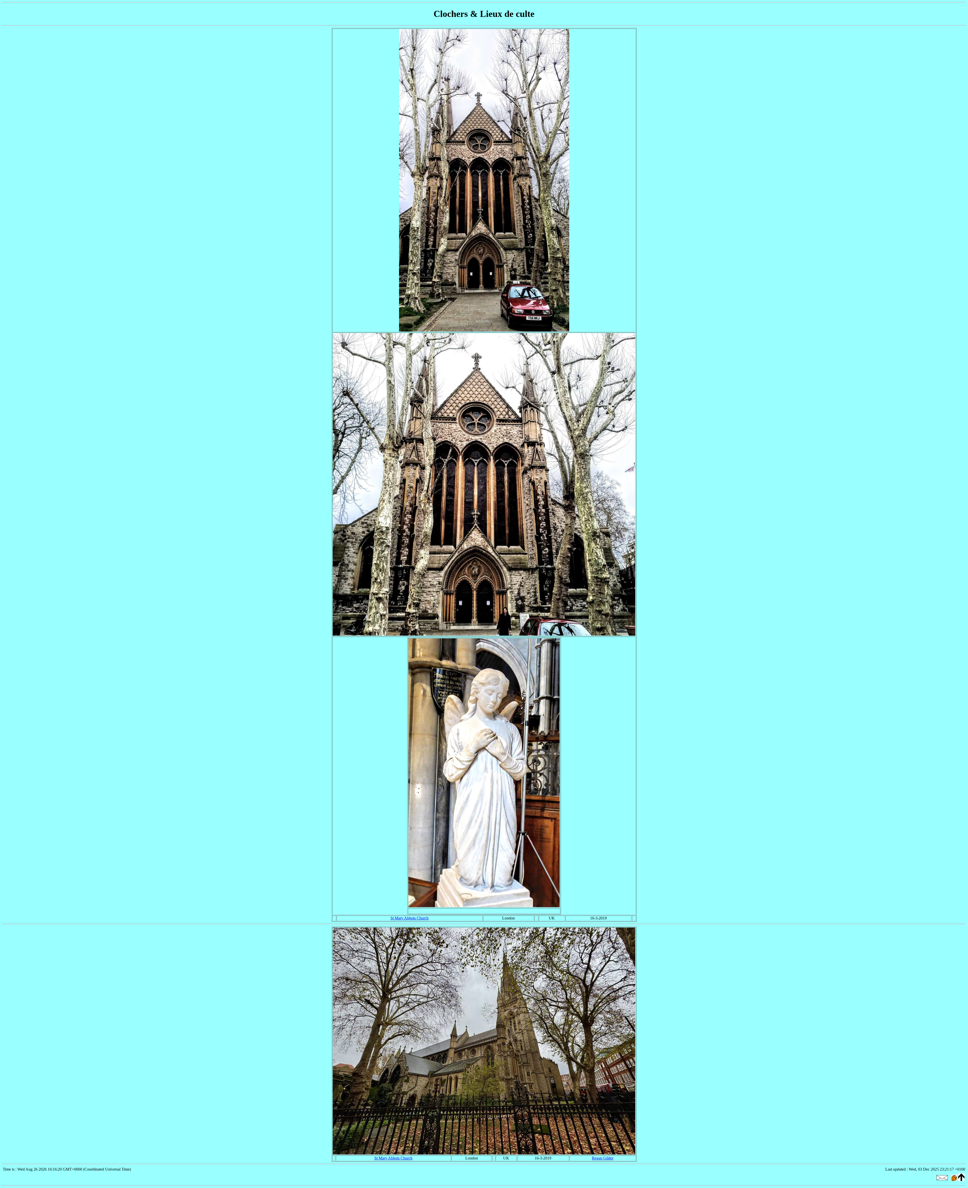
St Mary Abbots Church (409, 918)
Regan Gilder (602, 1158)
